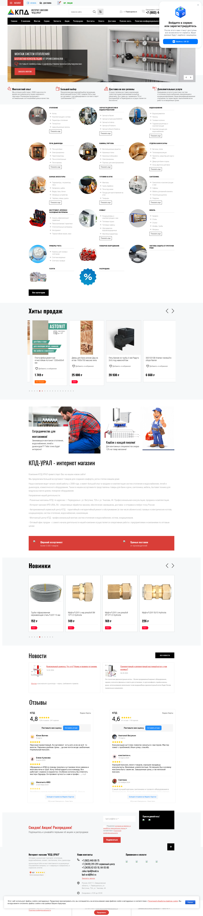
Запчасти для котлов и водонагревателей (108, 109)
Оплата (33, 3)
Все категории (38, 292)
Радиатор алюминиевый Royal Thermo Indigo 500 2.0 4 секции (155, 359)
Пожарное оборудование (109, 246)
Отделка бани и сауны (158, 143)
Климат (102, 210)
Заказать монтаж (25, 71)
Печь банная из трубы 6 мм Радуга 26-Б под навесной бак (83, 359)
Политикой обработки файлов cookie (163, 901)
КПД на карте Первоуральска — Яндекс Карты (60, 801)
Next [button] (190, 77)
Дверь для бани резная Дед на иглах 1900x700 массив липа (44, 359)
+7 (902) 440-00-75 (90, 860)
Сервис (47, 20)
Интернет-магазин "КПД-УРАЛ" (44, 854)
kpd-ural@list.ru (89, 874)
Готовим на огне (106, 177)
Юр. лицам (68, 3)
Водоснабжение (155, 108)
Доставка (47, 3)
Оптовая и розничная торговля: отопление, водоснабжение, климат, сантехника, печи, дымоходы (49, 859)
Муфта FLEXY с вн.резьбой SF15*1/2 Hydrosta (42, 613)
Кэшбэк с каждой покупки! (120, 442)
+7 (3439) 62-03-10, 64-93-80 (95, 867)
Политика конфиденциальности (147, 20)
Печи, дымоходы (56, 143)
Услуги (52, 269)
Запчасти (57, 20)
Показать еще (55, 131)
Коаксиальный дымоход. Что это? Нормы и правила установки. (71, 666)
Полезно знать (125, 20)
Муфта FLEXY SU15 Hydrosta (80, 612)
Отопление (53, 108)
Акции (67, 20)
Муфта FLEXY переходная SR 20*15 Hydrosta (117, 613)
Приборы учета (55, 246)
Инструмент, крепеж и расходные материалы (58, 211)
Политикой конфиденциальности (107, 908)
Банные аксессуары (57, 177)
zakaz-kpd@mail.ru (90, 871)
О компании (25, 20)
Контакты (91, 20)
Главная (14, 20)
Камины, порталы (106, 143)
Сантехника (154, 177)
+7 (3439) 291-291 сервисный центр (98, 864)
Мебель (152, 210)
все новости (165, 655)
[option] (101, 54)
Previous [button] (186, 77)
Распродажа (78, 20)
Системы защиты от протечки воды (161, 247)
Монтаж (37, 20)
